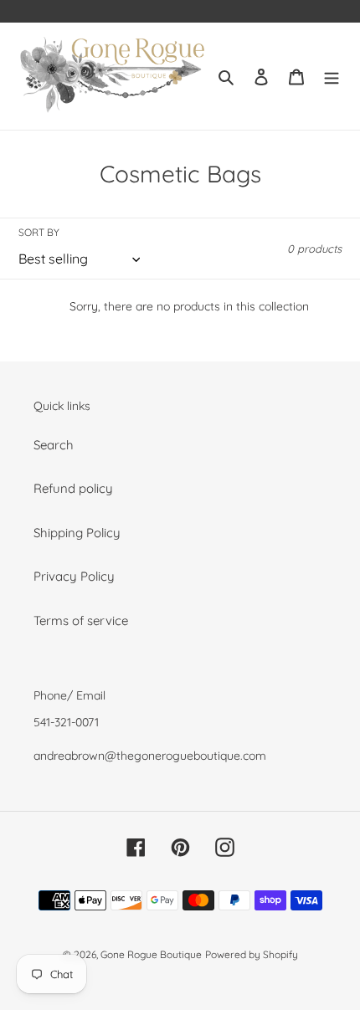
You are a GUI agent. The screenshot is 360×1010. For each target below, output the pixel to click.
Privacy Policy (74, 576)
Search (53, 445)
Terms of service (80, 620)
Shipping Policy (77, 533)
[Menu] (331, 77)
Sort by (38, 232)
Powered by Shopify (251, 954)
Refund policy (73, 488)
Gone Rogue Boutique (151, 954)
